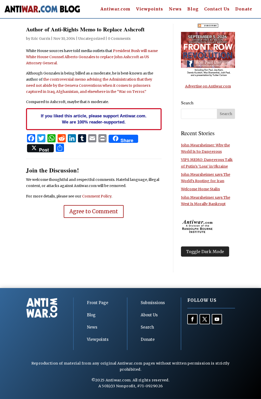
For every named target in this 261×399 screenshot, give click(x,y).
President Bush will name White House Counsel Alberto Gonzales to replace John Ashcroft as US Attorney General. (92, 56)
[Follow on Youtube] (217, 319)
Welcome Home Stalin (200, 189)
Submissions (153, 302)
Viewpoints (149, 9)
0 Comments (119, 38)
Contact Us (217, 9)
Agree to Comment (93, 211)
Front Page (97, 302)
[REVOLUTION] (208, 75)
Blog (193, 9)
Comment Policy (96, 196)
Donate (243, 9)
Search (147, 327)
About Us (149, 315)
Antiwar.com (115, 9)
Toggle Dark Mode (205, 251)
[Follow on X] (205, 319)
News (175, 9)
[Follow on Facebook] (192, 319)
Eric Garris (40, 38)
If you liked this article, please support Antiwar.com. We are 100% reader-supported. (94, 118)
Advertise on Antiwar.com (208, 86)
